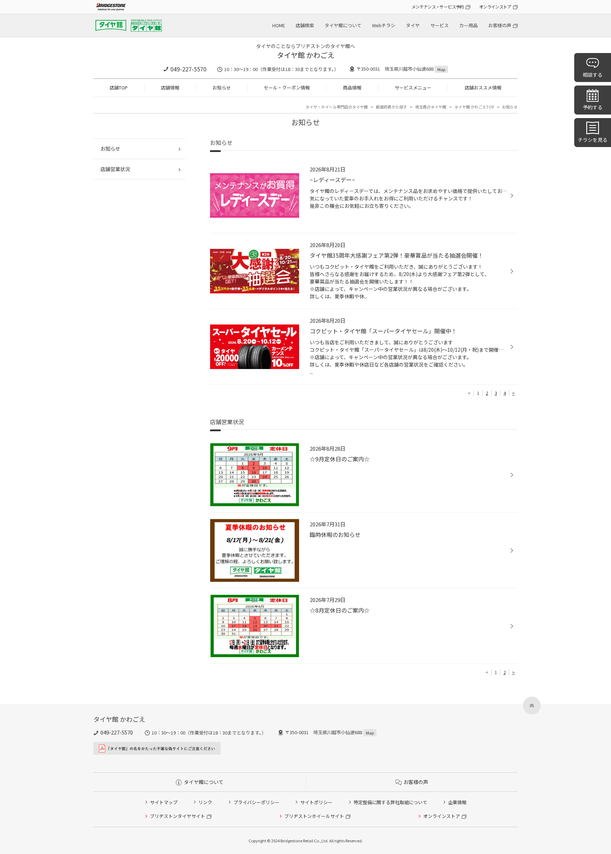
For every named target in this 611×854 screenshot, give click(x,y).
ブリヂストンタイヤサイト (177, 816)
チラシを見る (592, 139)
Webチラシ (383, 25)
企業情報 (457, 802)
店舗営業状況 (115, 168)
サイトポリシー (316, 802)
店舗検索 (305, 25)
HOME (278, 25)
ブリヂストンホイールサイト (314, 816)
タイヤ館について (343, 25)
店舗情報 (170, 87)
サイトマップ (164, 802)
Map (441, 69)
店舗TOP (119, 87)
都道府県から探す (391, 107)
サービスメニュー (413, 87)
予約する (593, 107)
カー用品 (468, 25)
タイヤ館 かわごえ (305, 55)
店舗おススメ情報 (483, 87)
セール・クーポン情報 (287, 87)
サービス (439, 25)
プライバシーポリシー (256, 802)
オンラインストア (495, 7)
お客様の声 (499, 25)
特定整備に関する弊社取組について (390, 802)
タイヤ (413, 25)
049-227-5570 (188, 69)
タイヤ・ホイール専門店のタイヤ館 (337, 107)
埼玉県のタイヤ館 (430, 107)
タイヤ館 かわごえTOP (474, 107)
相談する (593, 74)
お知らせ (222, 87)
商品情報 (352, 87)
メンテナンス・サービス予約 (438, 7)
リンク (205, 802)
